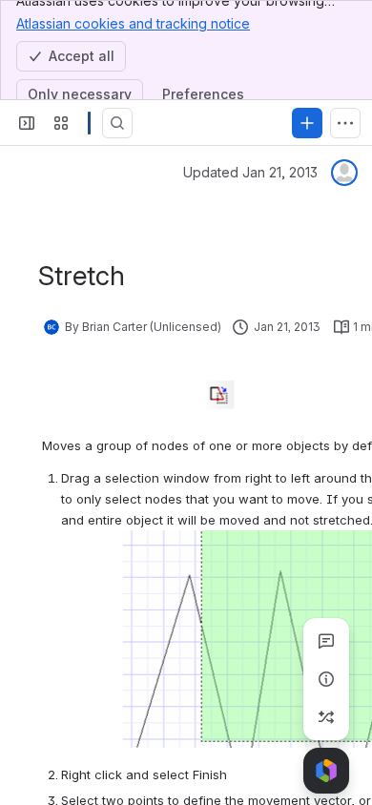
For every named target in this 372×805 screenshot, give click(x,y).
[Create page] (326, 717)
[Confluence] (89, 123)
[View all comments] (326, 641)
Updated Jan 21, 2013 (250, 172)
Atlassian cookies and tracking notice (133, 23)
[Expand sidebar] (26, 123)
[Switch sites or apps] (61, 123)
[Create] (307, 123)
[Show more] (345, 123)
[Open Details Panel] (326, 679)
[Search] (117, 123)
